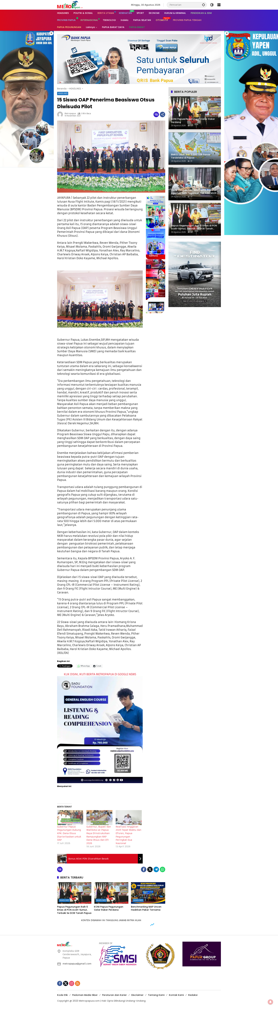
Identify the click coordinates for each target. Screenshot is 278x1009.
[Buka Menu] (219, 5)
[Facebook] (143, 869)
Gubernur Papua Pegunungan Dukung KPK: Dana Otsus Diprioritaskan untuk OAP (69, 833)
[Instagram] (71, 983)
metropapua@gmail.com (77, 963)
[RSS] (77, 983)
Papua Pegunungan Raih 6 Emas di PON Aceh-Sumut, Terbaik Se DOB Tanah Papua (74, 910)
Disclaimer (137, 995)
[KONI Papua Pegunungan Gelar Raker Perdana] (111, 893)
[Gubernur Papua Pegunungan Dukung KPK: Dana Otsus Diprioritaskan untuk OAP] (70, 817)
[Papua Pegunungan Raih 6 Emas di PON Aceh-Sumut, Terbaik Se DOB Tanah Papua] (74, 893)
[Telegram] (156, 869)
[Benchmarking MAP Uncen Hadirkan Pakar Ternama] (148, 893)
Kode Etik (62, 995)
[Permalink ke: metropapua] (61, 114)
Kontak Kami (176, 995)
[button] (203, 4)
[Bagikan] (162, 114)
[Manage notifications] (270, 1001)
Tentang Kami (156, 995)
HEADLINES (62, 93)
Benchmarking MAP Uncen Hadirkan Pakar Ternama (146, 908)
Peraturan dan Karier (114, 995)
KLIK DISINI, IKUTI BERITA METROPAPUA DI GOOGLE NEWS (100, 674)
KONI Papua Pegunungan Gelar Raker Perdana (108, 908)
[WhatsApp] (162, 869)
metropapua (70, 113)
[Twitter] (150, 869)
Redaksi (192, 995)
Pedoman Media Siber (85, 995)
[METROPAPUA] (70, 4)
